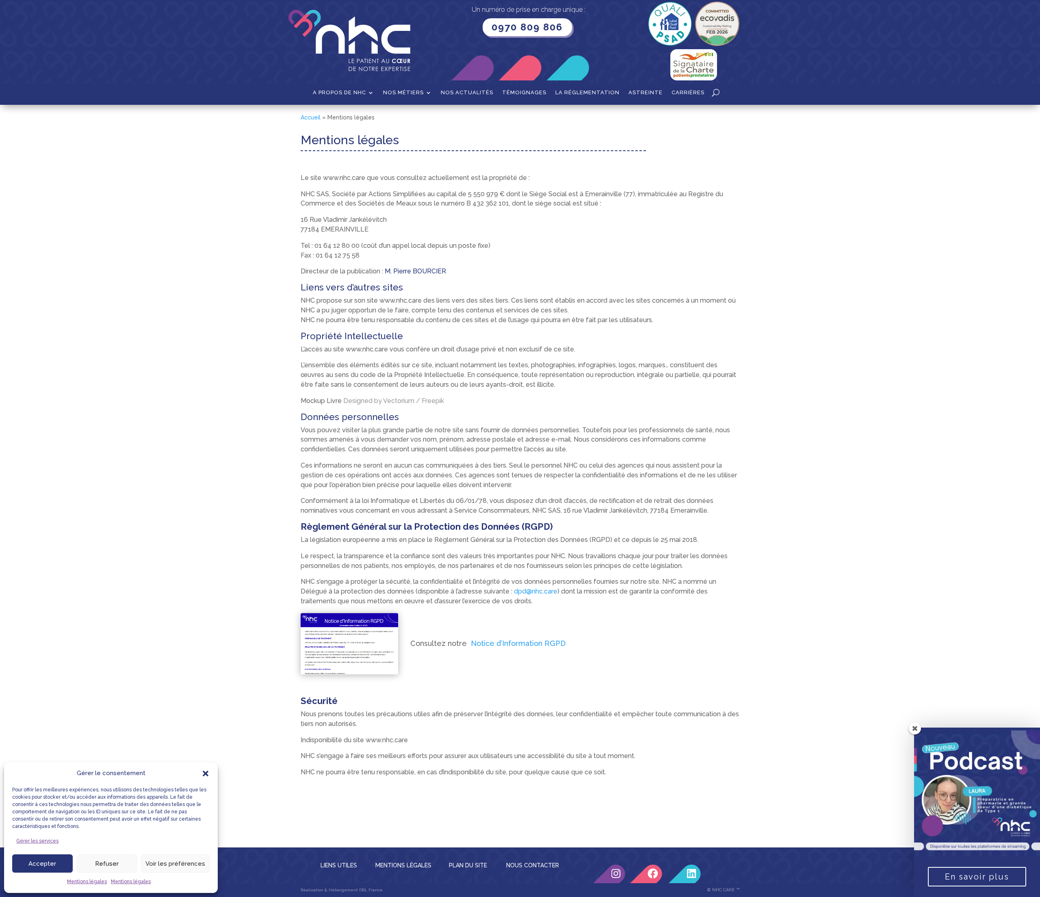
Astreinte (645, 92)
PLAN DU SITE (468, 865)
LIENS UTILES (339, 865)
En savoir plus (977, 877)
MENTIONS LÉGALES (403, 865)
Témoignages (524, 92)
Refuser (107, 863)
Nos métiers (403, 92)
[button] (206, 773)
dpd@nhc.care (535, 591)
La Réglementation (587, 92)
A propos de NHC (339, 92)
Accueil (311, 117)
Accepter (42, 863)
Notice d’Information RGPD (518, 643)
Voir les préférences (175, 863)
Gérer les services (37, 841)
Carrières (688, 92)
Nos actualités (467, 92)
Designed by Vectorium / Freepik (393, 401)
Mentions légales (87, 881)
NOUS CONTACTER (532, 865)
